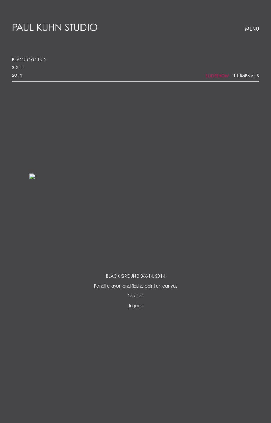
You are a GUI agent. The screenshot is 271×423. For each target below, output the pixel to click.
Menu (252, 29)
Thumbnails (246, 76)
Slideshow (217, 76)
